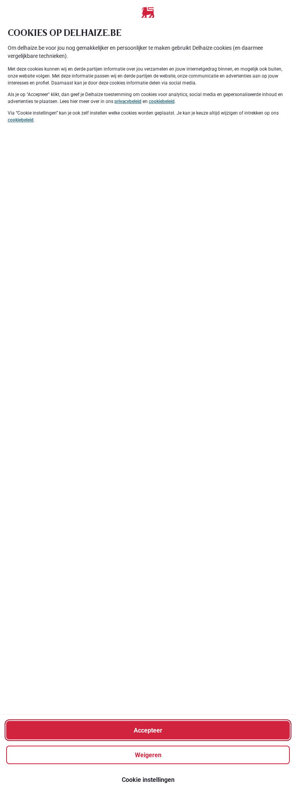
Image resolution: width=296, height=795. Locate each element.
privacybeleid (127, 101)
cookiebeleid (162, 101)
